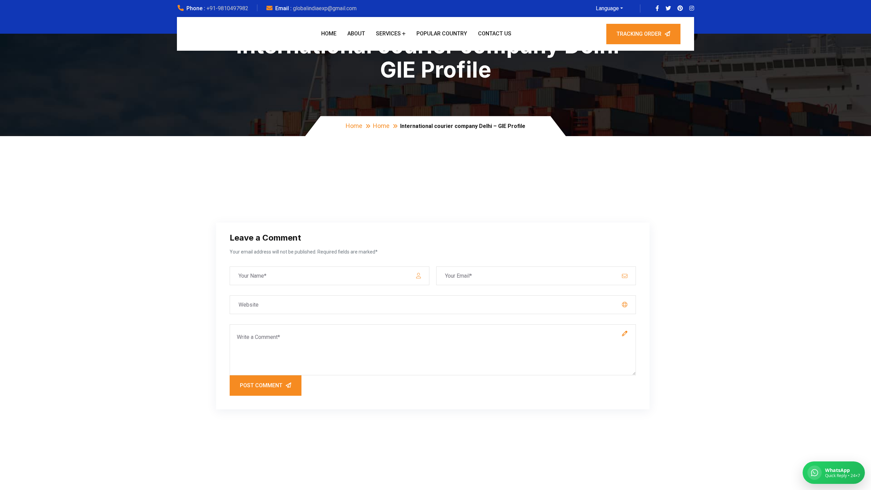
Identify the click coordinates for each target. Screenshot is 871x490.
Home (328, 33)
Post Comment (261, 385)
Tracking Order (639, 34)
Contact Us (494, 33)
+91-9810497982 (227, 8)
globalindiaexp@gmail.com (325, 8)
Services (388, 33)
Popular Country (441, 33)
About (356, 33)
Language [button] (607, 8)
